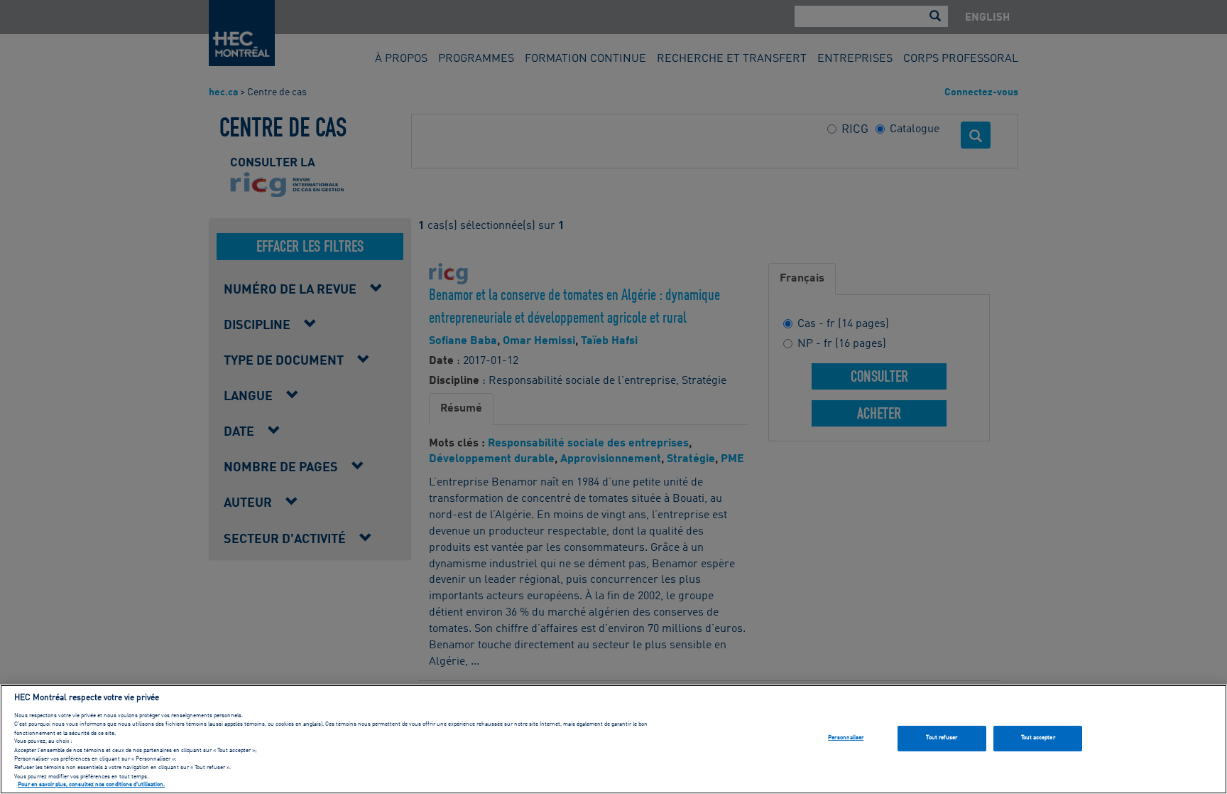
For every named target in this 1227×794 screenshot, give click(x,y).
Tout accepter (1038, 738)
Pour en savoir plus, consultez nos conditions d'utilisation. (91, 785)
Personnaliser (845, 738)
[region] (613, 739)
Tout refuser (941, 738)
